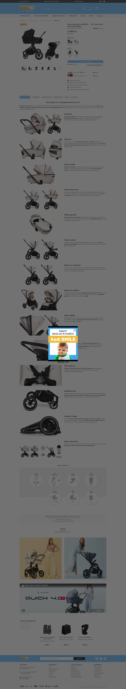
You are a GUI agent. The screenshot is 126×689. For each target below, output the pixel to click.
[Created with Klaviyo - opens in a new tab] (63, 362)
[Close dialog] (74, 330)
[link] (63, 344)
